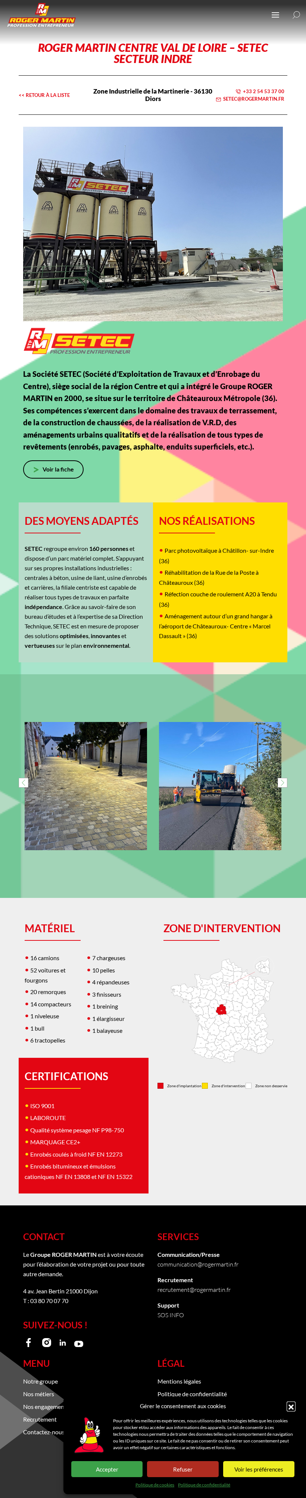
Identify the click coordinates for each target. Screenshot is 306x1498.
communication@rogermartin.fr (197, 1264)
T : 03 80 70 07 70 (45, 1300)
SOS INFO (170, 1314)
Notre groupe (40, 1381)
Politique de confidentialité (204, 1485)
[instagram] (47, 1342)
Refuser (183, 1469)
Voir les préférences (258, 1469)
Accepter (107, 1469)
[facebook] (31, 1342)
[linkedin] (63, 1342)
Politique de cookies (154, 1485)
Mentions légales (179, 1381)
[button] (291, 1406)
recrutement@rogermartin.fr (194, 1289)
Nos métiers (38, 1393)
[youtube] (79, 1342)
